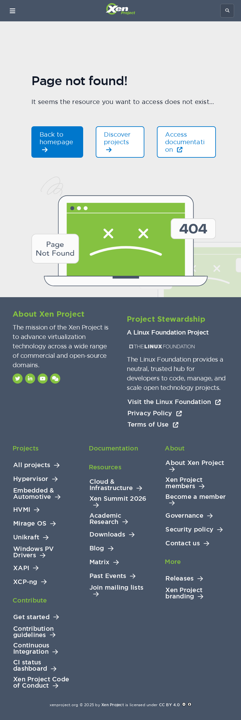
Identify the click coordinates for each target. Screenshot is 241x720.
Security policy (189, 529)
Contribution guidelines (33, 632)
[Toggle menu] (12, 10)
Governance (184, 516)
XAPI (21, 568)
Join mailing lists (116, 588)
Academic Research (105, 519)
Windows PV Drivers (33, 552)
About (175, 448)
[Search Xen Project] (227, 11)
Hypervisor (30, 479)
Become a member (195, 497)
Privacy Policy (150, 413)
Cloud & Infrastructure (111, 485)
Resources (105, 467)
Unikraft (26, 537)
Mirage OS (29, 523)
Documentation (113, 448)
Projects (26, 448)
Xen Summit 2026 (118, 499)
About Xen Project (194, 463)
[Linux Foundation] (162, 346)
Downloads (107, 534)
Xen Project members (183, 483)
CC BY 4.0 (169, 704)
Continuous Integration (31, 648)
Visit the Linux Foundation (170, 402)
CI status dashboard (30, 665)
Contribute (30, 600)
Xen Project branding (183, 593)
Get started (31, 617)
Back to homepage (56, 138)
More (173, 562)
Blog (96, 548)
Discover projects (117, 138)
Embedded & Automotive (33, 494)
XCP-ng (25, 582)
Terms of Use (148, 424)
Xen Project (112, 704)
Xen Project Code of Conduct (41, 682)
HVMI (21, 510)
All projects (31, 465)
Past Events (107, 576)
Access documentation (185, 141)
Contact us (182, 543)
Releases (179, 578)
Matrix (99, 562)
